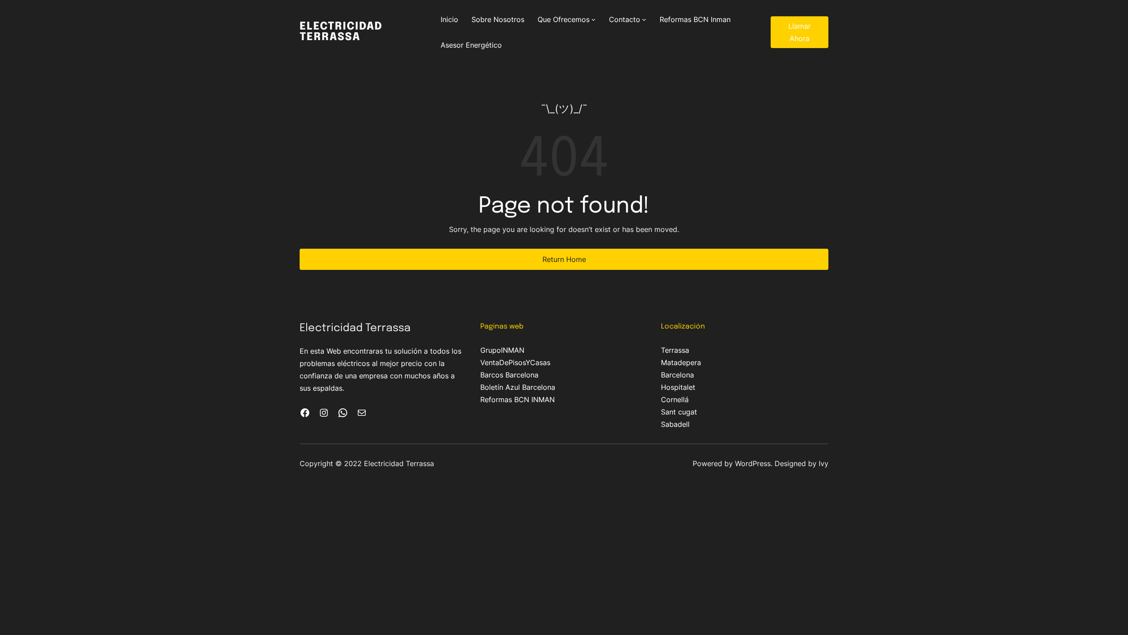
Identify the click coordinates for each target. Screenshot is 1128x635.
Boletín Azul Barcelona (517, 387)
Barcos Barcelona (509, 374)
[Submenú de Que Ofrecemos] (593, 19)
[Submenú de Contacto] (644, 19)
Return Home (564, 259)
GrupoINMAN (502, 350)
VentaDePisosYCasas (515, 362)
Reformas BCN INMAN (517, 399)
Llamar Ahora (799, 32)
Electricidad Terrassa (341, 32)
